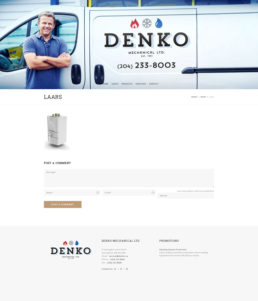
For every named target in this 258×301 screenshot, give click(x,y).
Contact (154, 84)
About (115, 84)
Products (127, 84)
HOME (106, 84)
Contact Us (107, 269)
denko (194, 96)
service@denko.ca (118, 256)
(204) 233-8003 (117, 259)
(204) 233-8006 (114, 262)
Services (141, 84)
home (203, 96)
